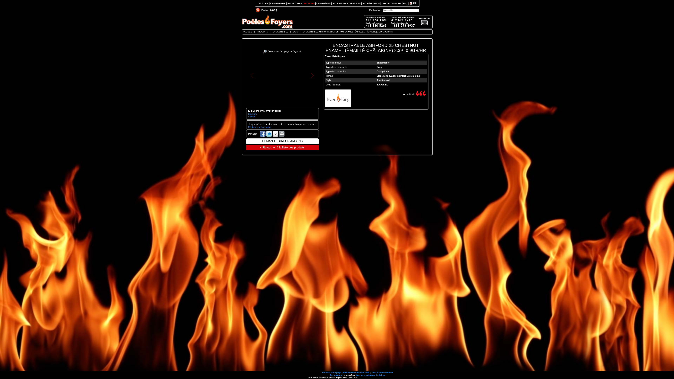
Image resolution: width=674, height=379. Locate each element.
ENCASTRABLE (280, 32)
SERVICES (355, 3)
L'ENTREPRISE (278, 3)
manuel (251, 116)
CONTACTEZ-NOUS (391, 3)
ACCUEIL (263, 3)
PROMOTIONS (295, 3)
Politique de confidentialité (356, 372)
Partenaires (336, 375)
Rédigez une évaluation (259, 127)
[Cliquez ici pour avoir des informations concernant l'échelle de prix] (417, 93)
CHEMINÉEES (323, 3)
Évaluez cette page (331, 372)
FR (414, 3)
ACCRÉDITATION (371, 3)
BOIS (295, 32)
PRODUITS (309, 3)
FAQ (405, 3)
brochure (252, 114)
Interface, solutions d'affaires (370, 375)
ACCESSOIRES (340, 3)
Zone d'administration (382, 372)
